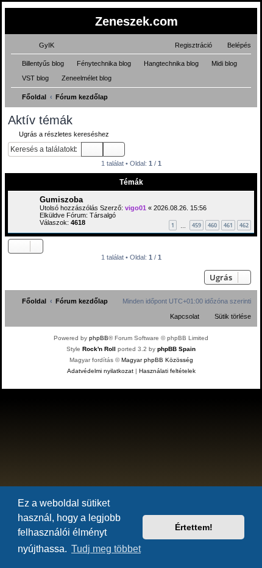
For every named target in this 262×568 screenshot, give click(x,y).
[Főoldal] (15, 20)
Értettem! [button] (194, 527)
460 (212, 225)
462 (244, 225)
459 (196, 225)
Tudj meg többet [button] (106, 549)
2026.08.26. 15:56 (180, 207)
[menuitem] (41, 45)
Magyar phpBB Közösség (157, 360)
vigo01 (135, 207)
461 (228, 225)
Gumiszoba (61, 199)
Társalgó (103, 215)
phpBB (98, 338)
